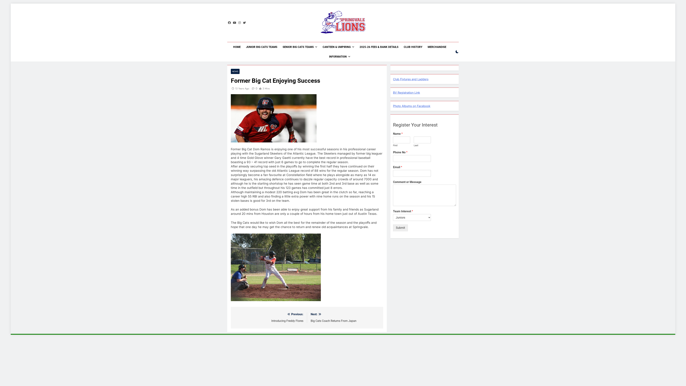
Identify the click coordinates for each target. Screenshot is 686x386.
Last (416, 145)
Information (338, 56)
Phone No (400, 152)
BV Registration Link (406, 92)
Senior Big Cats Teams (298, 47)
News (235, 71)
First (395, 145)
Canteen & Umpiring (337, 47)
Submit (400, 227)
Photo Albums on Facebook (411, 106)
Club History (413, 47)
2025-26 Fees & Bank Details (379, 47)
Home (237, 47)
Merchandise (437, 47)
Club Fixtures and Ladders (410, 79)
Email (397, 167)
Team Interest (403, 211)
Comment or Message (407, 182)
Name (398, 133)
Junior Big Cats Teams (261, 47)
